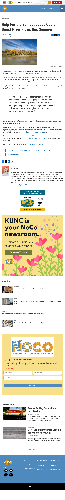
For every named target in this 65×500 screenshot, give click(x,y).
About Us (26, 461)
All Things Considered (13, 154)
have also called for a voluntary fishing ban (32, 132)
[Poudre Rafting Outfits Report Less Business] (14, 413)
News (15, 320)
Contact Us (53, 465)
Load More (32, 450)
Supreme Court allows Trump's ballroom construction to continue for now (35, 289)
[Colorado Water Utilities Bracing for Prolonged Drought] (14, 433)
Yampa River (47, 150)
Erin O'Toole (11, 34)
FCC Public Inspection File (43, 461)
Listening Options (28, 464)
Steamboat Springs (35, 73)
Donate (58, 2)
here (36, 144)
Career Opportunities (29, 468)
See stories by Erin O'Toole (20, 185)
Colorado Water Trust (24, 150)
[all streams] (62, 8)
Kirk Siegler (30, 435)
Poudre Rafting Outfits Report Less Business (43, 410)
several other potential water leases (35, 138)
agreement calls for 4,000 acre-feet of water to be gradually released (29, 77)
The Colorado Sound (55, 469)
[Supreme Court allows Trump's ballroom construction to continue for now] (7, 289)
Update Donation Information (54, 461)
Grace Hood (30, 414)
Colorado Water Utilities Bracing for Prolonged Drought (44, 431)
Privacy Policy (41, 465)
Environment (5, 19)
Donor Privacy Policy (42, 469)
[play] (4, 9)
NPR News (16, 286)
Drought (37, 150)
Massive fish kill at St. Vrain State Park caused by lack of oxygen (33, 323)
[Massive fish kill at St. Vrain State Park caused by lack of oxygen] (7, 323)
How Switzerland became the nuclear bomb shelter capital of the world (23, 314)
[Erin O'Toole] (5, 171)
